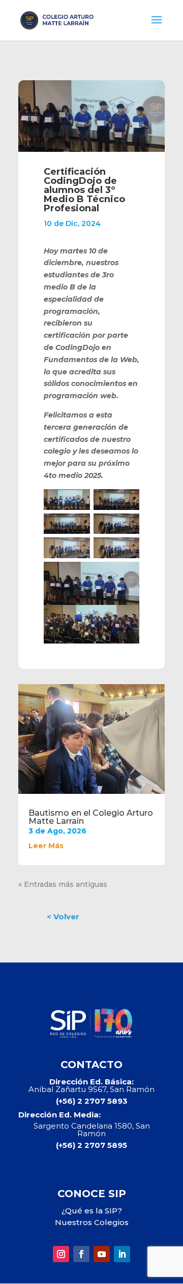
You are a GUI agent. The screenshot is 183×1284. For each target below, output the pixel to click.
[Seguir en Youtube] (102, 1254)
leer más (46, 845)
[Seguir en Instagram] (61, 1254)
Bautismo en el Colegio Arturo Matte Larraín (90, 817)
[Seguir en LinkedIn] (122, 1254)
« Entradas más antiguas (62, 884)
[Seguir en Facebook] (81, 1254)
